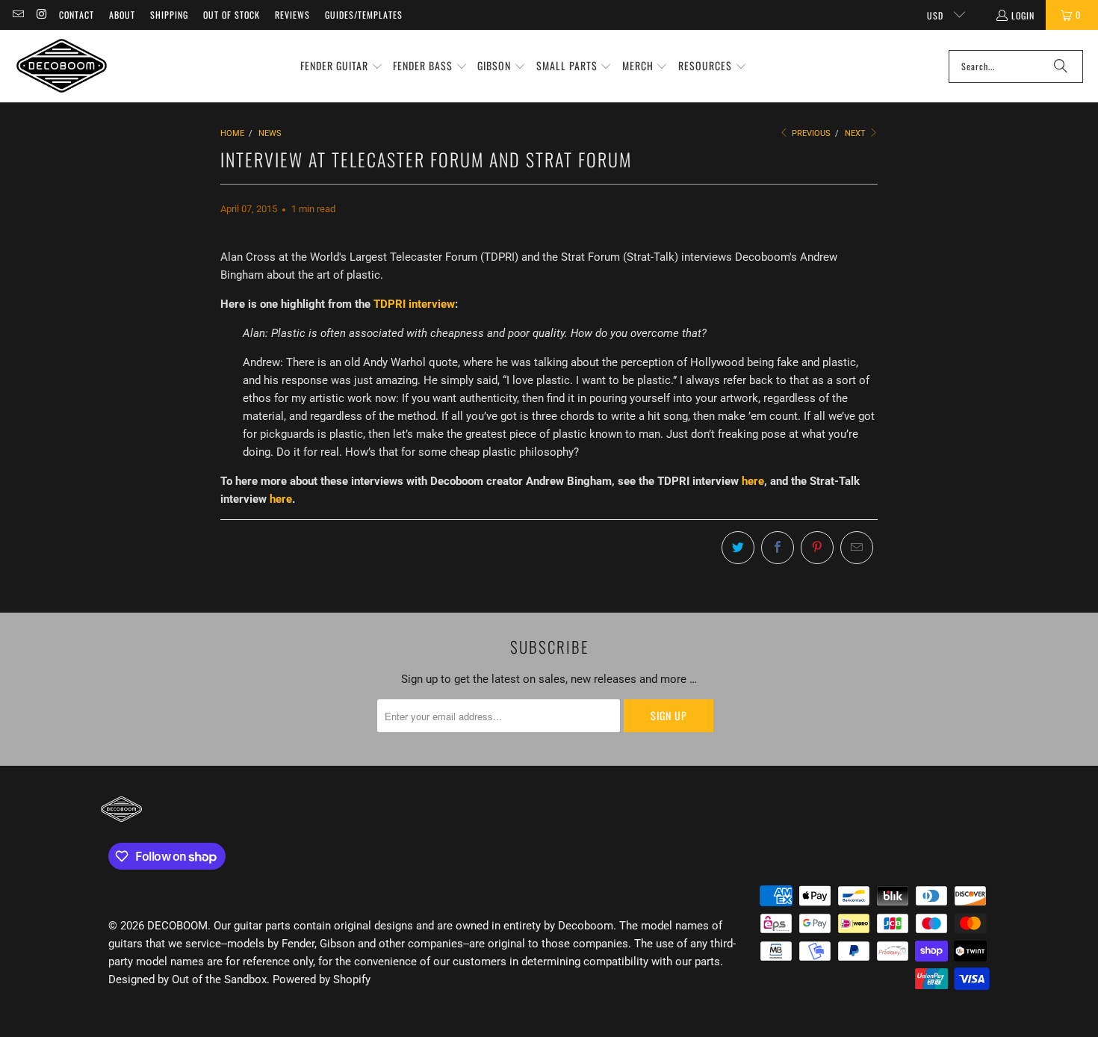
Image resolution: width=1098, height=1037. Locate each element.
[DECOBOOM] (61, 66)
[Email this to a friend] (856, 547)
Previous (810, 133)
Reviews (292, 14)
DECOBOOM (177, 925)
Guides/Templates (364, 14)
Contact (76, 14)
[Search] (1060, 66)
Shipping (169, 14)
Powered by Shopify (321, 979)
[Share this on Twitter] (738, 547)
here (753, 481)
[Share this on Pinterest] (817, 547)
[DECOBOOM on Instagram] (40, 14)
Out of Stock (231, 14)
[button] (341, 66)
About (122, 14)
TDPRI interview (414, 304)
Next (856, 133)
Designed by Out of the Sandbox (187, 979)
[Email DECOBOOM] (17, 14)
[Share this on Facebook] (777, 547)
